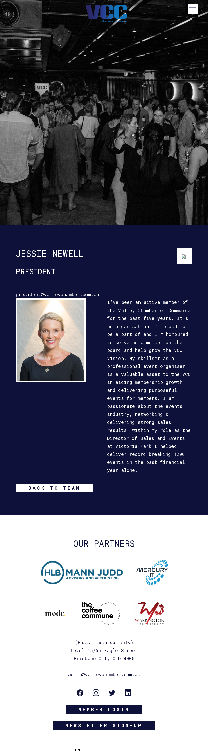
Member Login (104, 709)
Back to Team (54, 488)
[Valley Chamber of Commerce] (104, 13)
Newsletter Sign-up (104, 725)
